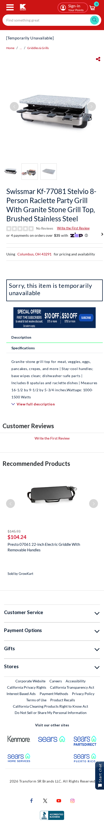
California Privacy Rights (26, 687)
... (21, 48)
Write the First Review (73, 228)
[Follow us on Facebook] (32, 800)
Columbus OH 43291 (34, 254)
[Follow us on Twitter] (45, 800)
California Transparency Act (72, 687)
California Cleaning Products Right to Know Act (50, 706)
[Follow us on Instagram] (72, 800)
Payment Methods (54, 693)
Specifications (23, 348)
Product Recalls (62, 700)
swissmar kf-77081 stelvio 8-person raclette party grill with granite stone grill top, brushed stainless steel (51, 205)
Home (10, 48)
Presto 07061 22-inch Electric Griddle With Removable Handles (44, 547)
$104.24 (17, 537)
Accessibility (76, 681)
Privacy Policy (83, 693)
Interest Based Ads (21, 693)
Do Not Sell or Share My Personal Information (51, 712)
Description (21, 337)
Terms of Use (36, 700)
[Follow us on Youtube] (59, 800)
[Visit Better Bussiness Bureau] (52, 815)
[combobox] (52, 20)
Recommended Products (36, 463)
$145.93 (14, 531)
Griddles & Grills (38, 48)
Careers (55, 681)
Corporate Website (30, 681)
